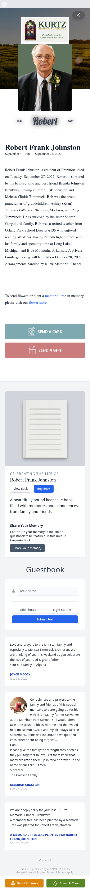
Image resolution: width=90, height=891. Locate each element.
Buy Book (43, 489)
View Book (21, 489)
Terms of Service (56, 872)
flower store (38, 302)
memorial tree (55, 295)
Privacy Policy (33, 872)
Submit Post (45, 619)
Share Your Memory (27, 548)
